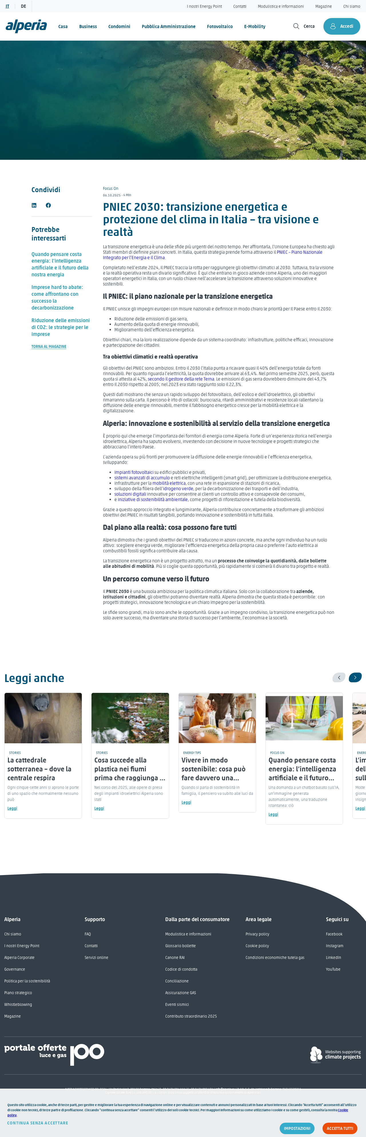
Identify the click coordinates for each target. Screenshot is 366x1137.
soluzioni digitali (130, 494)
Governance (14, 969)
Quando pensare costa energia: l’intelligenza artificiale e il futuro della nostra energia (60, 264)
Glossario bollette (180, 945)
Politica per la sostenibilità (27, 981)
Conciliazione (177, 981)
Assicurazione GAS (180, 992)
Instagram (334, 945)
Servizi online (96, 957)
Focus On (110, 188)
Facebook (334, 934)
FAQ (88, 934)
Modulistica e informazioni (281, 6)
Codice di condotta (181, 969)
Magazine (323, 6)
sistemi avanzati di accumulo (142, 477)
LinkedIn (333, 957)
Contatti (239, 6)
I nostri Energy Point (204, 6)
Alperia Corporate (19, 957)
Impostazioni (297, 1128)
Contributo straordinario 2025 (191, 1016)
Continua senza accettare (37, 1123)
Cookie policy (257, 945)
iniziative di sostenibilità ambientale (153, 499)
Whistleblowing (18, 1004)
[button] (34, 205)
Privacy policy (257, 934)
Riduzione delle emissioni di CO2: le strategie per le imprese (60, 327)
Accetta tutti (340, 1128)
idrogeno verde (178, 488)
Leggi (12, 808)
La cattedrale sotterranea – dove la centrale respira (39, 769)
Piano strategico (18, 992)
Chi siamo (351, 6)
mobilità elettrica (169, 483)
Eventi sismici (177, 1004)
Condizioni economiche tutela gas (275, 957)
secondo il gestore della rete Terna (181, 379)
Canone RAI (175, 957)
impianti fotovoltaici (134, 472)
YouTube (333, 969)
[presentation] (339, 677)
